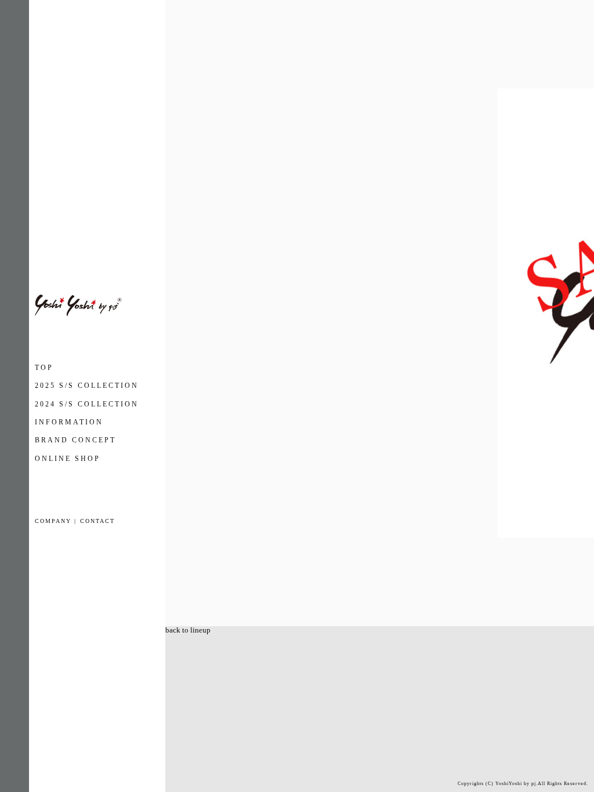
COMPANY (53, 521)
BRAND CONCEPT (75, 440)
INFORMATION (69, 422)
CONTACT (97, 521)
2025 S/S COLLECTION (87, 386)
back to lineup (188, 630)
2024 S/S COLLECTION (87, 404)
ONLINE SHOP (67, 459)
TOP (44, 368)
